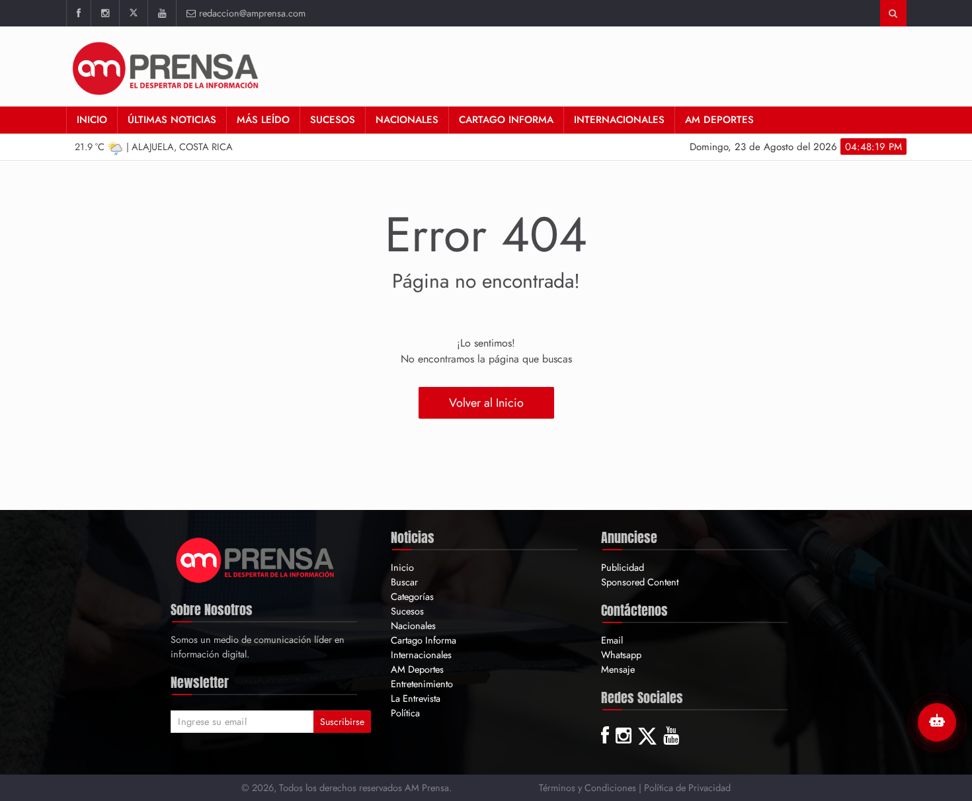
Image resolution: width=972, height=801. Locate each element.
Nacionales (407, 119)
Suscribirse (342, 721)
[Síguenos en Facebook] (78, 13)
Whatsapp (621, 654)
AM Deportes (719, 119)
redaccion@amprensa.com (252, 13)
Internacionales (619, 119)
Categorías (412, 596)
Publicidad (622, 567)
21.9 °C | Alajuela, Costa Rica (154, 146)
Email (612, 640)
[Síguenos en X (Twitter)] (133, 13)
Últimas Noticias (172, 119)
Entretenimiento (422, 684)
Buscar (404, 582)
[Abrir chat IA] (937, 722)
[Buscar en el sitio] (893, 13)
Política (405, 713)
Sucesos (332, 119)
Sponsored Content (639, 582)
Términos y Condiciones (587, 787)
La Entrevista (415, 698)
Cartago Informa (506, 119)
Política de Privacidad (687, 787)
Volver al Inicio (486, 402)
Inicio (92, 119)
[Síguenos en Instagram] (105, 13)
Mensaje (618, 669)
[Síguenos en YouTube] (161, 13)
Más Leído (263, 119)
